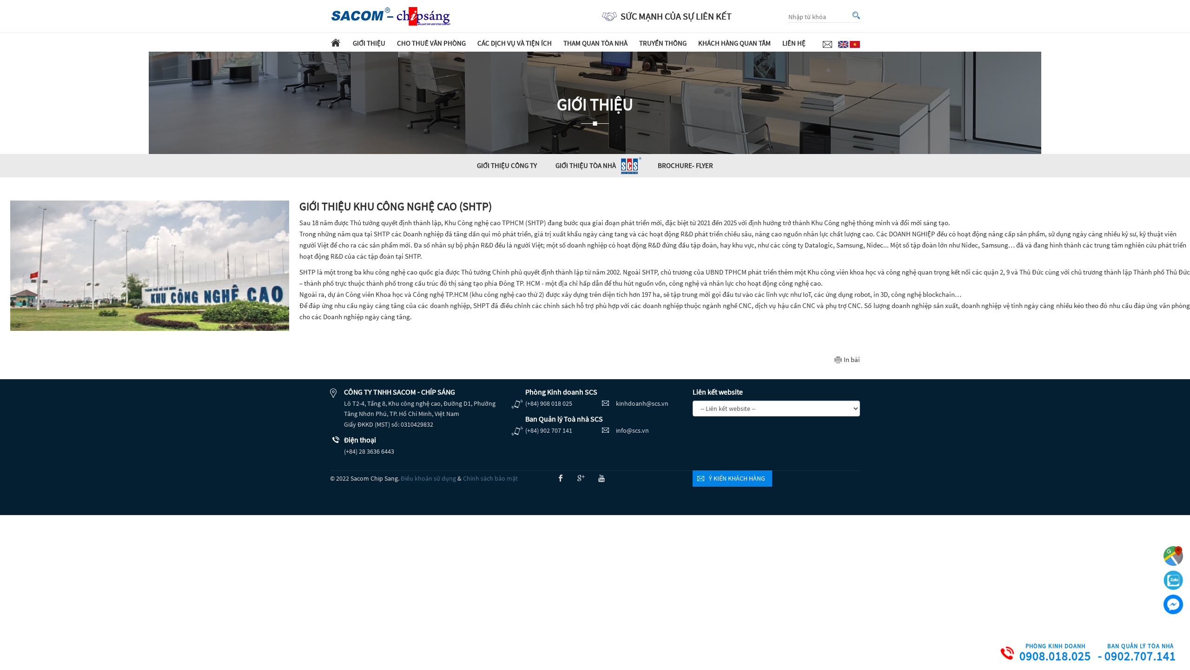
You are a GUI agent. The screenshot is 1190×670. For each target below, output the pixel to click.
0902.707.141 (1140, 653)
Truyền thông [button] (663, 43)
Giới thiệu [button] (369, 43)
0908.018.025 (1055, 653)
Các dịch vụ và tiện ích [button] (514, 43)
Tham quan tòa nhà (595, 43)
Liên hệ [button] (794, 43)
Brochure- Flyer (685, 165)
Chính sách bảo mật (490, 478)
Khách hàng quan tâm (734, 43)
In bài (852, 359)
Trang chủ (335, 42)
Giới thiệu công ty (507, 165)
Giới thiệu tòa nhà (585, 165)
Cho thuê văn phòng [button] (431, 43)
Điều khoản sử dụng (428, 478)
